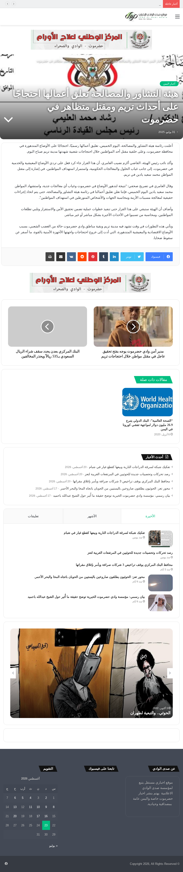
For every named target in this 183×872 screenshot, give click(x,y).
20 (15, 816)
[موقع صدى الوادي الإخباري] (146, 16)
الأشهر (92, 516)
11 (30, 807)
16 (46, 816)
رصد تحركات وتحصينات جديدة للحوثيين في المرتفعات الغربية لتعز (127, 474)
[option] (91, 673)
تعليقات (33, 516)
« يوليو (53, 845)
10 (38, 807)
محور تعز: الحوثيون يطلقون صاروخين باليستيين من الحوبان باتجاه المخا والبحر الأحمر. (115, 488)
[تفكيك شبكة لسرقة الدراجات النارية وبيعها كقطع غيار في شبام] (160, 538)
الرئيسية (170, 61)
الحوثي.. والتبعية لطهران (150, 713)
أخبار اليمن (155, 61)
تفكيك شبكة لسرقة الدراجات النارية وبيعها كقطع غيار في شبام (129, 467)
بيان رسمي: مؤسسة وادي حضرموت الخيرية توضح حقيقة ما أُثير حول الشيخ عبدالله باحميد (111, 495)
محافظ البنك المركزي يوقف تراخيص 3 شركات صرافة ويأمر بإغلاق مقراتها (115, 4)
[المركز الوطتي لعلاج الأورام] (91, 39)
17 (38, 816)
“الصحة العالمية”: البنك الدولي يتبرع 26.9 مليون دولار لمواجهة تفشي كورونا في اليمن (148, 425)
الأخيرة (150, 516)
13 (15, 807)
